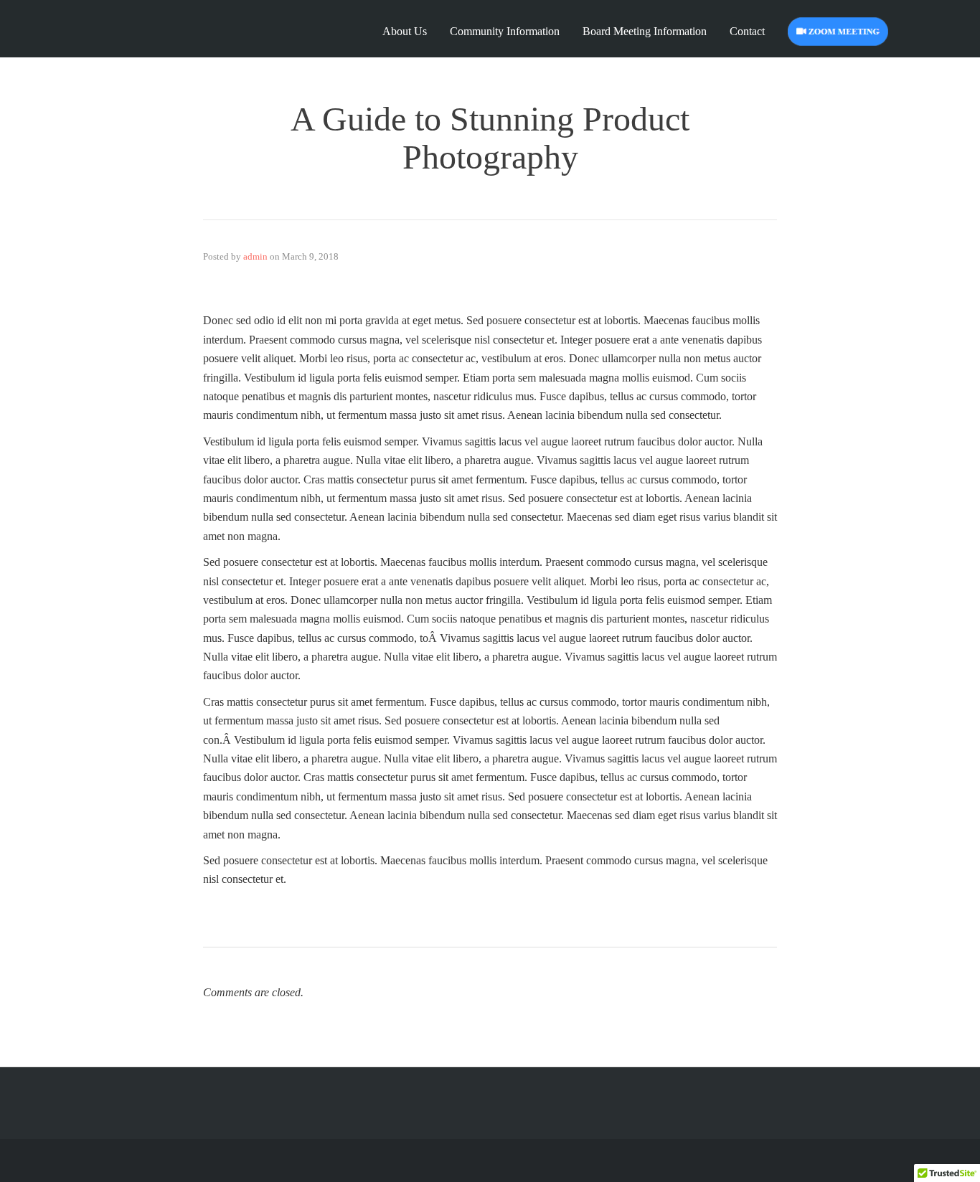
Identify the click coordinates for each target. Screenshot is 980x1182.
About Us (404, 31)
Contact (747, 31)
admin (255, 256)
